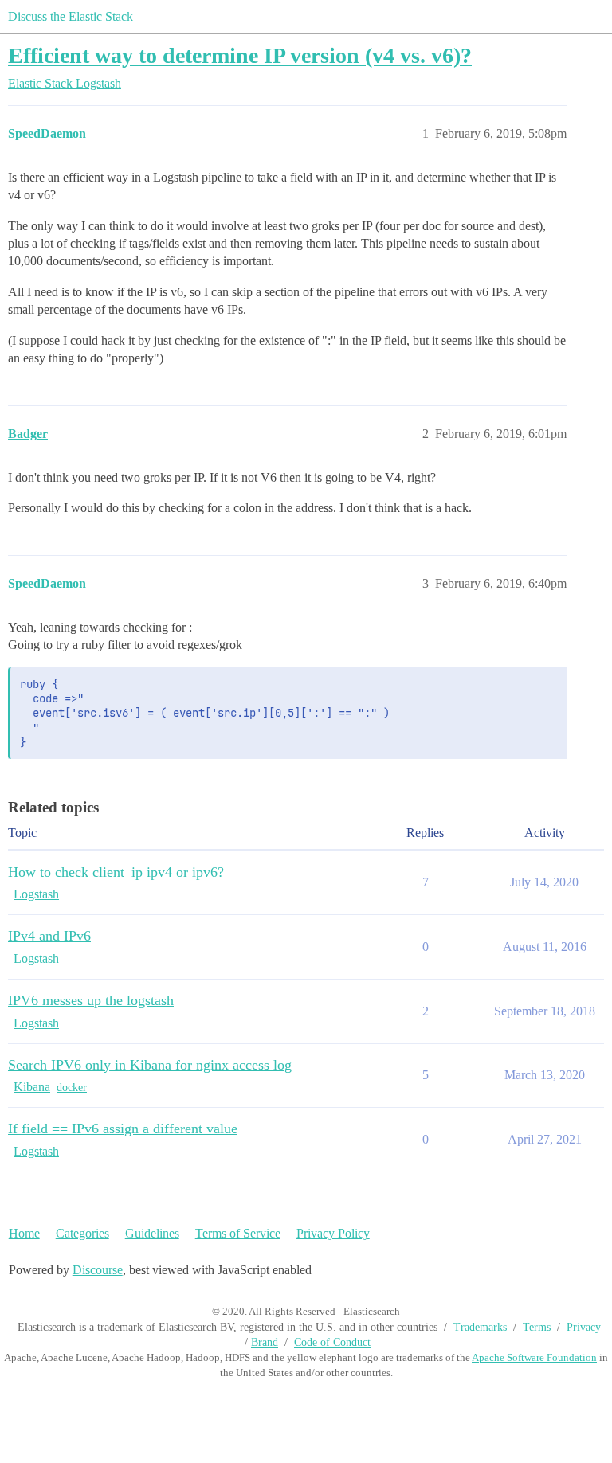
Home (24, 1233)
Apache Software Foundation (534, 1357)
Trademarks (480, 1327)
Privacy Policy (333, 1233)
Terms (537, 1327)
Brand (264, 1342)
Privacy (584, 1327)
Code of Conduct (332, 1342)
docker (72, 1087)
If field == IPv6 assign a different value (122, 1128)
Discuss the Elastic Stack (70, 16)
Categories (82, 1233)
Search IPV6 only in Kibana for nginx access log (150, 1065)
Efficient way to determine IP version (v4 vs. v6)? (240, 55)
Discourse (98, 1270)
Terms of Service (237, 1233)
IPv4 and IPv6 (49, 936)
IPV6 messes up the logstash (91, 1000)
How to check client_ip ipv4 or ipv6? (116, 872)
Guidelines (152, 1233)
